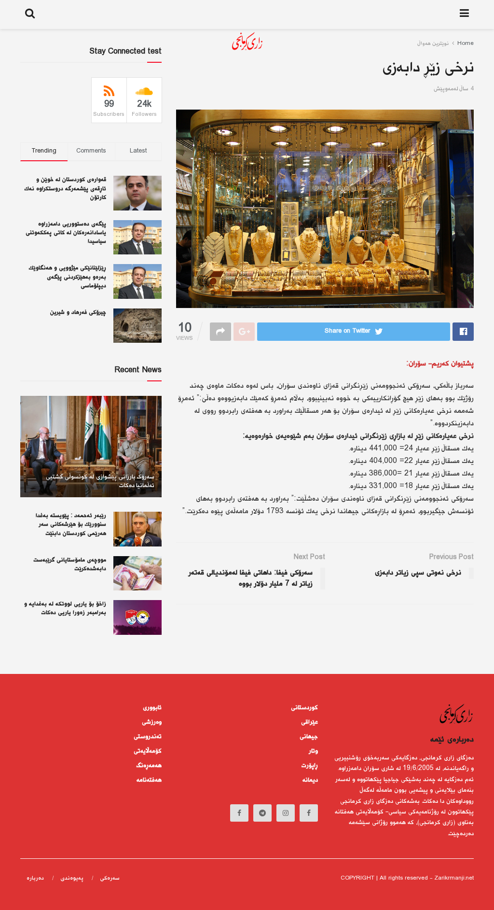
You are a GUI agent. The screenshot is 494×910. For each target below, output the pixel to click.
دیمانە (310, 780)
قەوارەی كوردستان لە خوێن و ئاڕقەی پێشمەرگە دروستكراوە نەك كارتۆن (65, 188)
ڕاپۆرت (310, 765)
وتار (313, 751)
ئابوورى (152, 708)
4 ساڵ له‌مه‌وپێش (454, 89)
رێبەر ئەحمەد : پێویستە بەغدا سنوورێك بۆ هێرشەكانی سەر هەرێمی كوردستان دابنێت (71, 524)
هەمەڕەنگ (149, 765)
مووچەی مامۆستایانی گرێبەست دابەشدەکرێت (69, 565)
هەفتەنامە (149, 780)
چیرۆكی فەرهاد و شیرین (78, 312)
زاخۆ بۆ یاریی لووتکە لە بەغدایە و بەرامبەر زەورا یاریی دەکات (65, 608)
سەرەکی (110, 878)
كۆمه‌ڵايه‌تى (148, 751)
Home (465, 44)
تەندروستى (148, 737)
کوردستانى (304, 708)
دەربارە (35, 878)
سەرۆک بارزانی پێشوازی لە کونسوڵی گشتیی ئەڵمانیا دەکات (100, 481)
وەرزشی (152, 722)
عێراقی (309, 722)
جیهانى (309, 737)
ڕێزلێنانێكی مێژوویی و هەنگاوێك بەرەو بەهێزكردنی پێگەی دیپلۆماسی (67, 277)
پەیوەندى (71, 878)
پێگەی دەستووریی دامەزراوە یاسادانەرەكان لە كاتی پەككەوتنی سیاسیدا (66, 233)
